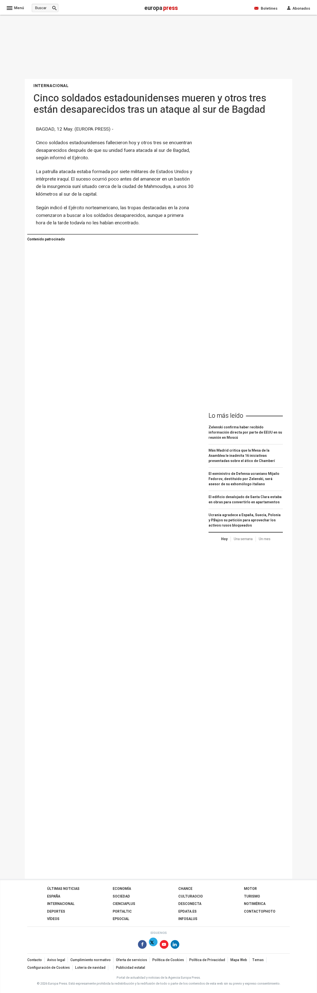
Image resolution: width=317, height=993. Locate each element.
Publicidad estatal (130, 967)
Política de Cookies (168, 960)
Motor (250, 888)
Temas (258, 960)
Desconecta (189, 903)
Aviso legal (56, 960)
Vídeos (53, 919)
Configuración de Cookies (48, 967)
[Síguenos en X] (153, 945)
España (53, 896)
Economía (122, 888)
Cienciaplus (124, 903)
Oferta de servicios (131, 960)
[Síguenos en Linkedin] (175, 945)
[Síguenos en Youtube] (164, 945)
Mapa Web (238, 960)
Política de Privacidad (207, 960)
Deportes (56, 911)
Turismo (252, 896)
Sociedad (121, 896)
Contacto (34, 960)
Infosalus (187, 919)
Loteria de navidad (90, 967)
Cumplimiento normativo (90, 960)
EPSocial (121, 919)
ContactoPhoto (259, 911)
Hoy (224, 539)
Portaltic (122, 911)
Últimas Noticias (63, 888)
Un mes (264, 539)
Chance (185, 888)
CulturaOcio (190, 896)
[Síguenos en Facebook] (142, 945)
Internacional (61, 903)
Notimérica (254, 903)
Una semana (243, 539)
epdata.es (187, 911)
